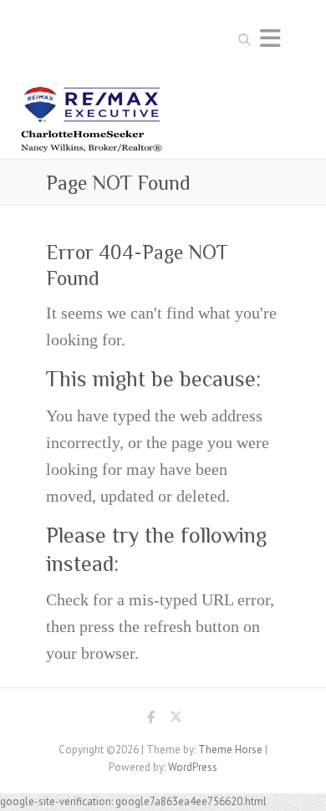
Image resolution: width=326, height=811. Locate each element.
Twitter (175, 719)
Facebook (150, 719)
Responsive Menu (270, 38)
